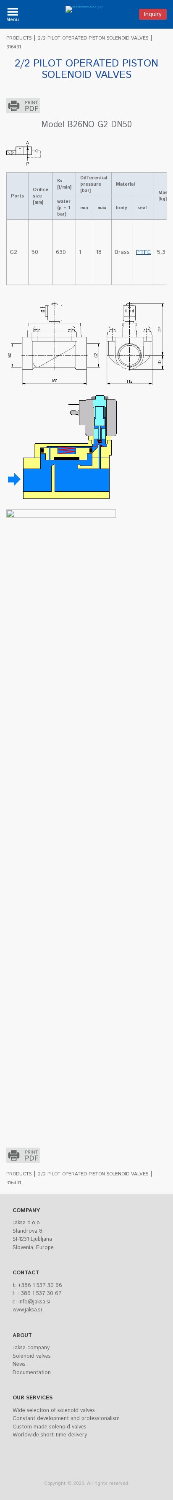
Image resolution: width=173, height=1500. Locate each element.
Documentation (32, 1373)
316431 (13, 47)
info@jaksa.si (34, 1302)
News (19, 1364)
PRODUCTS (18, 38)
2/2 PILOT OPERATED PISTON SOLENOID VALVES (93, 38)
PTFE (143, 252)
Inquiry (153, 14)
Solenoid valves (32, 1356)
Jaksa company (31, 1348)
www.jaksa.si (27, 1310)
